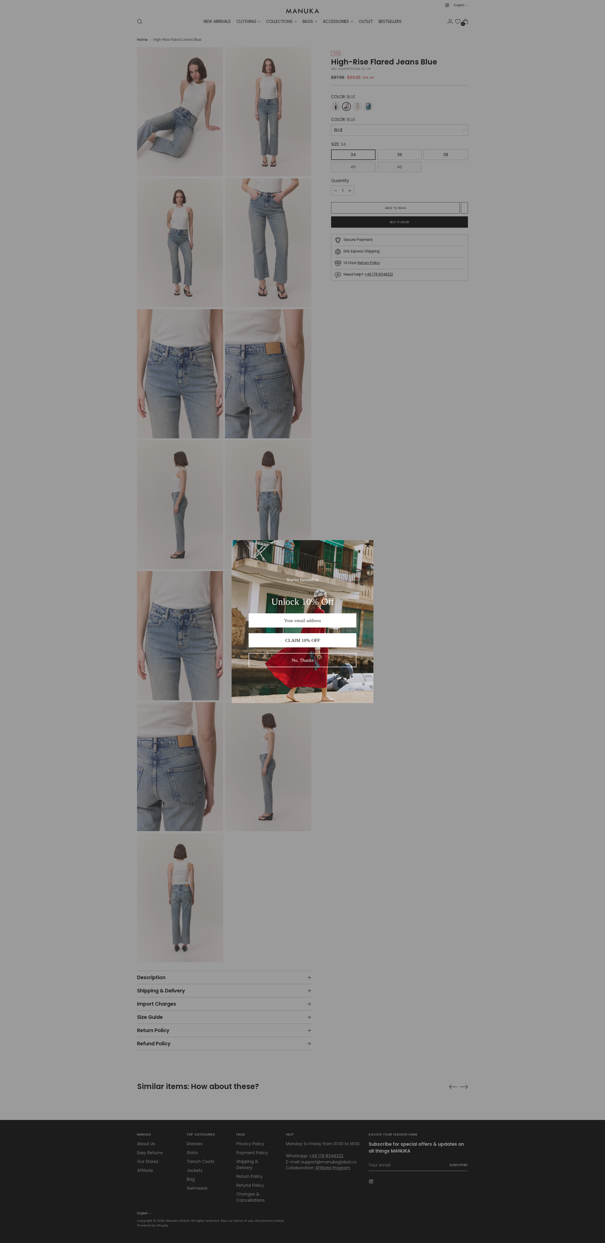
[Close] (367, 545)
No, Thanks (303, 660)
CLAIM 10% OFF (302, 640)
